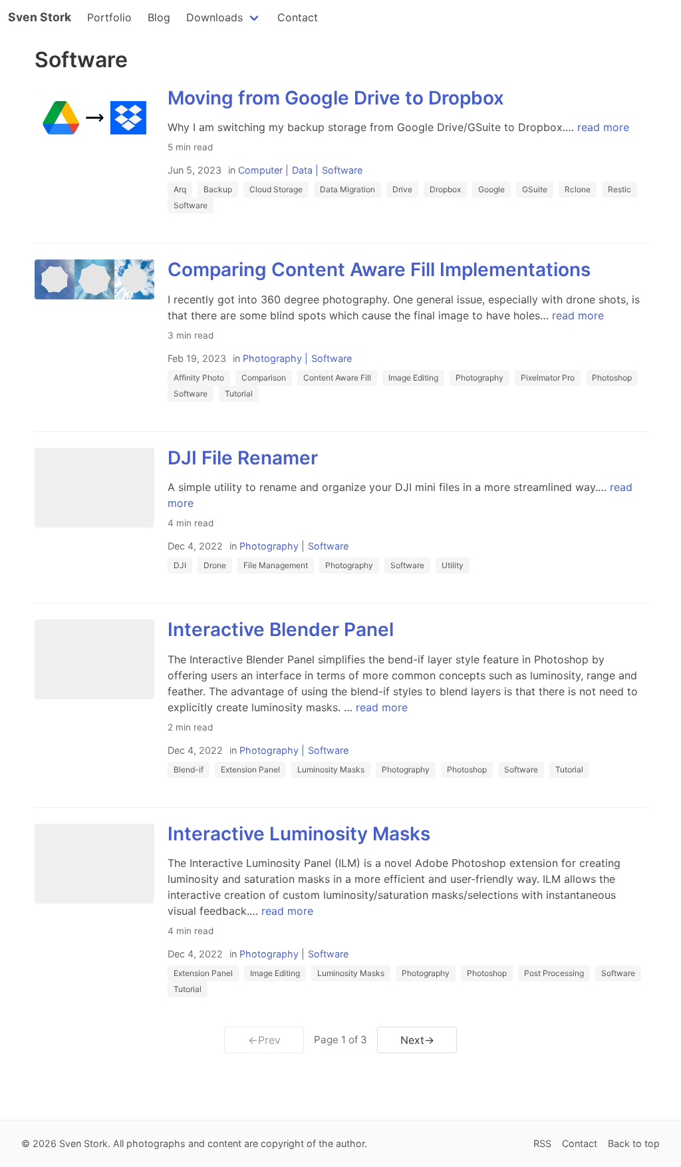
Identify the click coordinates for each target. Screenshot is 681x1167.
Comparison (263, 378)
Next (417, 1040)
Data (302, 170)
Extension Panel (250, 769)
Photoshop (612, 378)
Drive (402, 189)
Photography (272, 358)
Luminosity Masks (330, 769)
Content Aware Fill (337, 378)
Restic (619, 189)
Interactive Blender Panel (281, 629)
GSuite (534, 189)
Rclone (578, 189)
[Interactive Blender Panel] (94, 659)
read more (603, 127)
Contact (297, 17)
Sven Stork (39, 17)
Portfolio (109, 17)
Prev (264, 1040)
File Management (275, 565)
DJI (180, 565)
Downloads (214, 17)
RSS (542, 1143)
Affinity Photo (199, 378)
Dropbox (445, 189)
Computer (260, 170)
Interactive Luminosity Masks (299, 833)
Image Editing (413, 378)
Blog (159, 17)
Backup (218, 189)
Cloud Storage (276, 189)
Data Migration (347, 189)
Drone (215, 565)
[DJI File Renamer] (94, 488)
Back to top (634, 1143)
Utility (453, 565)
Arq (180, 189)
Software (342, 170)
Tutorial (239, 394)
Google (491, 189)
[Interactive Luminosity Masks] (94, 864)
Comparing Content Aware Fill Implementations (379, 269)
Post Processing (554, 973)
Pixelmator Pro (548, 378)
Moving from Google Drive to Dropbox (336, 97)
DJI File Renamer (243, 457)
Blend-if (189, 769)
